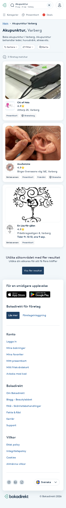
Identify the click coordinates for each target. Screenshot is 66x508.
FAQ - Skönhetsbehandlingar (23, 405)
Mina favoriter (14, 354)
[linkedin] (15, 482)
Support (11, 425)
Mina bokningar (15, 348)
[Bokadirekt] (4, 5)
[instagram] (9, 482)
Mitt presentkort (16, 360)
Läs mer (13, 315)
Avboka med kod (16, 373)
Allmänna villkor (16, 463)
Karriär (10, 418)
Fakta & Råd (13, 412)
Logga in (11, 341)
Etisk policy (13, 444)
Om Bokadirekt (15, 393)
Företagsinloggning (34, 315)
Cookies (11, 457)
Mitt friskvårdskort (17, 367)
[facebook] (21, 482)
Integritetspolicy (16, 451)
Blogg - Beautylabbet (19, 399)
